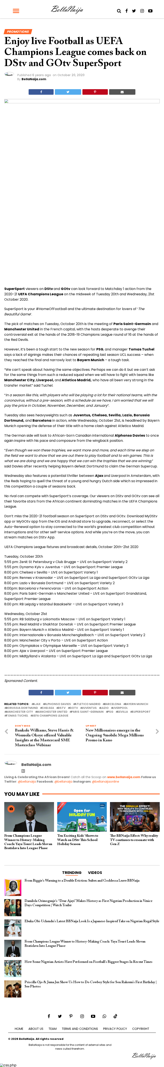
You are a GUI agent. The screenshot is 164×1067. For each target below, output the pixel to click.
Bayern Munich (136, 704)
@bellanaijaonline (105, 781)
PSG (110, 712)
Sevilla (122, 712)
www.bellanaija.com (123, 777)
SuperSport (141, 712)
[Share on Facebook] (41, 92)
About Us (35, 1029)
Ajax (37, 704)
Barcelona (112, 704)
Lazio (105, 708)
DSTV (62, 708)
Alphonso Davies (57, 704)
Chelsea (48, 708)
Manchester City (19, 712)
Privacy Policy (115, 1029)
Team (52, 1029)
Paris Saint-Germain (87, 712)
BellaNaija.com (34, 79)
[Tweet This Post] (68, 92)
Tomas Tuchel (17, 715)
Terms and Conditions (80, 1029)
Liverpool (120, 708)
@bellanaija (27, 781)
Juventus (89, 708)
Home (19, 1029)
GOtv (73, 708)
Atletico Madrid (87, 704)
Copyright (140, 1029)
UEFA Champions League (50, 715)
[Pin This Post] (95, 92)
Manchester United (52, 712)
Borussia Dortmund (22, 708)
